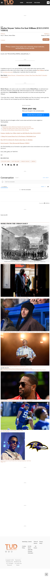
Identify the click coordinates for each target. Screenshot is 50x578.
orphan (33, 161)
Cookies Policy (24, 547)
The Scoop (29, 2)
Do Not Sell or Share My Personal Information (30, 550)
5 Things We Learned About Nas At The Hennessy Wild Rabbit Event (18, 136)
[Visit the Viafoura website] (46, 203)
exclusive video (5, 161)
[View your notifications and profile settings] (48, 2)
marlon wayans (25, 161)
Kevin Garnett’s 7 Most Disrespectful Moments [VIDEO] (15, 143)
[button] (25, 26)
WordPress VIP (17, 561)
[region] (25, 190)
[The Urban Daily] (11, 549)
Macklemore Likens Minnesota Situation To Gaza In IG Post (16, 126)
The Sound (37, 2)
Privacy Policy (41, 542)
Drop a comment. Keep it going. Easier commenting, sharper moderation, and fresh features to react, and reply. (25, 47)
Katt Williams (15, 161)
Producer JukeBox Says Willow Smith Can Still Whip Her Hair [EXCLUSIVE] (21, 133)
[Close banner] (48, 44)
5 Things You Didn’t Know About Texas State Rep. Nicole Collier (18, 128)
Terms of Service (36, 542)
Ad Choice (35, 547)
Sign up (47, 177)
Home (21, 2)
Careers (30, 541)
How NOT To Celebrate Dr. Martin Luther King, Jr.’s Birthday (17, 139)
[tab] (4, 187)
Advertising (24, 541)
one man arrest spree (8, 72)
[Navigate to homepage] (8, 2)
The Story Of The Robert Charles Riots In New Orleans (15, 130)
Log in (44, 177)
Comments (3, 40)
